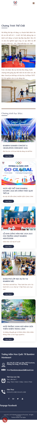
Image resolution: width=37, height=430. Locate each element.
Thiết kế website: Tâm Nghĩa (18, 417)
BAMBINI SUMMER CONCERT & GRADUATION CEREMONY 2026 (15, 146)
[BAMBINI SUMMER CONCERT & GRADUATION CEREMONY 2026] (18, 130)
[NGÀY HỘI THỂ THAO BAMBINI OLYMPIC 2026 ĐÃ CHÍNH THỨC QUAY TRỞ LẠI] (18, 173)
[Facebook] (9, 399)
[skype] (18, 399)
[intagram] (22, 399)
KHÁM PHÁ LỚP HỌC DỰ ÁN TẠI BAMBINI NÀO (15, 279)
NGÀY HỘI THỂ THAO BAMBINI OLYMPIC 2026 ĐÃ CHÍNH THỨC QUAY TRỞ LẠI (18, 190)
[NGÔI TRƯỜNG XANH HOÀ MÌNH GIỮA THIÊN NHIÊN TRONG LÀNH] (18, 311)
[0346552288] (6, 421)
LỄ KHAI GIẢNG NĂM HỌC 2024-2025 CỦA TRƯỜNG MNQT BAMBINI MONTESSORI (18, 235)
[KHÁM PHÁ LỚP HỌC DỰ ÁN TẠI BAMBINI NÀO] (18, 263)
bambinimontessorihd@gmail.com (22, 370)
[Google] (13, 399)
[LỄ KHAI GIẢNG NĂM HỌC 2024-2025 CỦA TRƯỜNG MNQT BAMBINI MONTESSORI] (18, 218)
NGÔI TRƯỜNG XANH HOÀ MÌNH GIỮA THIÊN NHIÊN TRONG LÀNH (18, 327)
